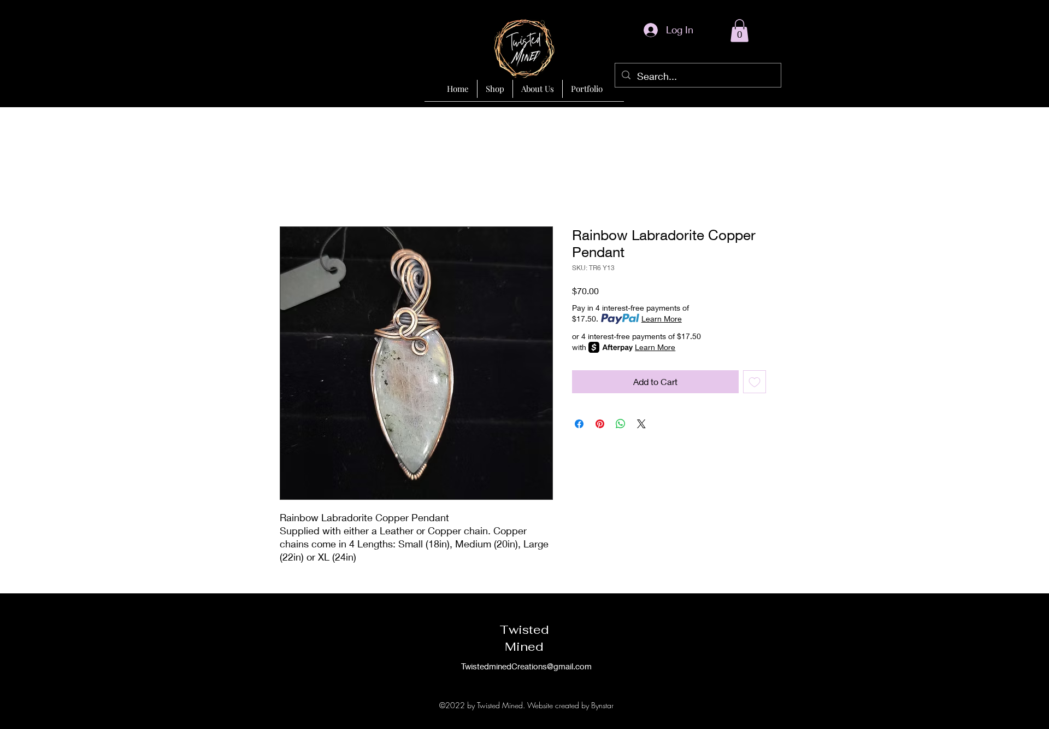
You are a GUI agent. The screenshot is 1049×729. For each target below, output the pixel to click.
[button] (739, 30)
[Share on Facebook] (579, 423)
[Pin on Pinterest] (599, 423)
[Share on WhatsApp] (620, 423)
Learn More (661, 318)
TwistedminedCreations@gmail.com (526, 666)
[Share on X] (641, 423)
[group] (524, 197)
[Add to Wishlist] (754, 381)
